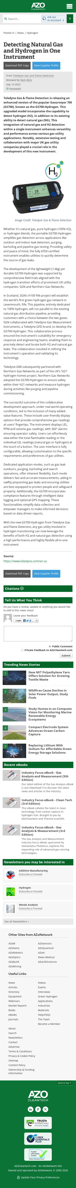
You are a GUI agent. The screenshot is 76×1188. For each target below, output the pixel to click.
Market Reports (17, 1005)
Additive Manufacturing (33, 870)
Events (42, 987)
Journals (13, 1019)
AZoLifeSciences (47, 961)
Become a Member (49, 1024)
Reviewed (15, 88)
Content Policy (16, 1065)
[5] (14, 750)
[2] (14, 695)
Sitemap (13, 1060)
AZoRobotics (15, 952)
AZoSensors (45, 943)
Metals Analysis (28, 904)
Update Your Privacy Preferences (40, 1177)
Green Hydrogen (47, 996)
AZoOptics (14, 957)
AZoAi (41, 952)
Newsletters (15, 1037)
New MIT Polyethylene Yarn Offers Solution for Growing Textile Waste (49, 675)
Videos (42, 982)
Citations (12, 588)
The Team (44, 1019)
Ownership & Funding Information (21, 1071)
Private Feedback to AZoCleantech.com (48, 650)
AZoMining (14, 966)
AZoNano (13, 948)
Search (12, 1033)
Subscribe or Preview (31, 874)
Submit (66, 655)
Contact (12, 1042)
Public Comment (62, 646)
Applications (45, 1001)
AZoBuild (13, 961)
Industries (44, 1005)
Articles (12, 987)
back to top (63, 1082)
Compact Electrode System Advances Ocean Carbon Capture (48, 730)
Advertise (14, 1046)
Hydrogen (32, 32)
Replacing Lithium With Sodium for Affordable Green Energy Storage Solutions (50, 749)
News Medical (46, 957)
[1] (14, 677)
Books (11, 1010)
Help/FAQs (44, 1014)
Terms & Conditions (20, 1051)
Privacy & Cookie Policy (21, 1056)
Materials (43, 1010)
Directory (13, 992)
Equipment (15, 996)
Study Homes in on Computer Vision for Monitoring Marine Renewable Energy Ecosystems (50, 714)
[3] (14, 713)
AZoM (11, 943)
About (12, 1028)
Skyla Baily (26, 80)
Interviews (44, 992)
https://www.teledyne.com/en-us (25, 561)
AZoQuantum (46, 948)
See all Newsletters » (16, 921)
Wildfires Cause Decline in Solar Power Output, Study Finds (48, 694)
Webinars (14, 1001)
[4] (14, 732)
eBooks (12, 1014)
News (20, 32)
